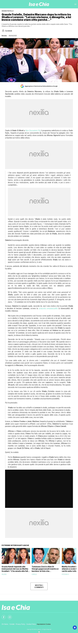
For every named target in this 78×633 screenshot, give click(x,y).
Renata (4, 35)
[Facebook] (2, 616)
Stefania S (65, 574)
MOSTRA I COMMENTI (39, 586)
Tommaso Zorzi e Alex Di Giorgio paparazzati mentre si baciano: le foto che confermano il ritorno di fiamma (45, 569)
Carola (34, 574)
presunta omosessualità (48, 308)
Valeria (4, 574)
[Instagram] (8, 616)
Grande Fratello (8, 11)
